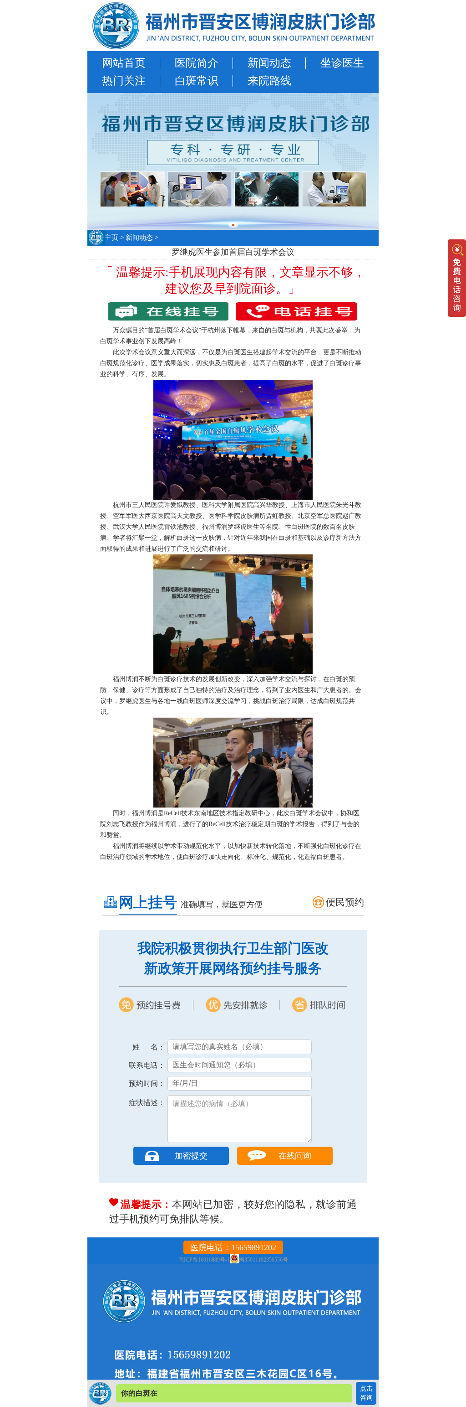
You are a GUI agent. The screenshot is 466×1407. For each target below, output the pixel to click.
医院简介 (196, 63)
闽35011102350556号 (263, 1260)
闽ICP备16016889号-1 (204, 1260)
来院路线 (269, 81)
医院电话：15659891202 (233, 1247)
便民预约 (345, 902)
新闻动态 (269, 63)
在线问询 (295, 1155)
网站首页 (124, 63)
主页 (111, 237)
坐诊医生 (342, 63)
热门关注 (124, 81)
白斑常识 (196, 81)
